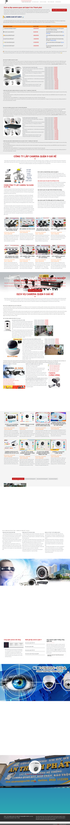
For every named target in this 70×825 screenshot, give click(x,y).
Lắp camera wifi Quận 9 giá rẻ (8, 381)
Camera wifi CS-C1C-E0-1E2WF (27, 425)
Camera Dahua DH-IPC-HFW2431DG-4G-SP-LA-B (12, 452)
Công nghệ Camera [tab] (6, 645)
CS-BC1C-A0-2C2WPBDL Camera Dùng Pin (11, 425)
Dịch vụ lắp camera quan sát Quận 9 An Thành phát (23, 7)
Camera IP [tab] (21, 644)
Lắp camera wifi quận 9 (53, 478)
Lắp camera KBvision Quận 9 (54, 368)
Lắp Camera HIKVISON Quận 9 (55, 366)
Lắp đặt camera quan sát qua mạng (43, 257)
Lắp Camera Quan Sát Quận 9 (55, 365)
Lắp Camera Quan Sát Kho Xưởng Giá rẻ (11, 229)
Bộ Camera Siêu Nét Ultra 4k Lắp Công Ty (42, 229)
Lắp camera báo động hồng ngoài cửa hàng (11, 257)
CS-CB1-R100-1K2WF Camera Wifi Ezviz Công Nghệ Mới (27, 453)
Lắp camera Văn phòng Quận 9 (18, 478)
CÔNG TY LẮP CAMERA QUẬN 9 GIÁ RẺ (35, 156)
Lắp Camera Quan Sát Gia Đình (58, 257)
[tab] (56, 655)
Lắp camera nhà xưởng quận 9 (42, 478)
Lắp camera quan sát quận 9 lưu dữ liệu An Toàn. (48, 180)
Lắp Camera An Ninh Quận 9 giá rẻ (9, 384)
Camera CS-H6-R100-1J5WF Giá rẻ (58, 452)
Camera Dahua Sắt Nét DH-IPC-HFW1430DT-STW (43, 425)
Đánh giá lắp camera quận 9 (33, 639)
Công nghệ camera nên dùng (12, 639)
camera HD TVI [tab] (16, 644)
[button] (34, 781)
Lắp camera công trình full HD (27, 257)
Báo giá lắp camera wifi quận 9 (59, 10)
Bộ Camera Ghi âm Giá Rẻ (27, 229)
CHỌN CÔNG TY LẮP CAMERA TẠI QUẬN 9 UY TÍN (19, 186)
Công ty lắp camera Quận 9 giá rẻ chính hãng (11, 380)
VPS (58, 824)
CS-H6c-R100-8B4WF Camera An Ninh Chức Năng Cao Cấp (42, 453)
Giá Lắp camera (53, 40)
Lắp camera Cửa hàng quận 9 (30, 478)
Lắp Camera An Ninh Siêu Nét (58, 229)
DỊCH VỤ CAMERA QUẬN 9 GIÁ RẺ (35, 294)
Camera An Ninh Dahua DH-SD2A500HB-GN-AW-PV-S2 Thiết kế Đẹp (58, 424)
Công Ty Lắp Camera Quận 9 (35, 290)
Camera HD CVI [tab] (11, 644)
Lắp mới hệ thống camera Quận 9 (9, 383)
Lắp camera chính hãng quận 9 (35, 774)
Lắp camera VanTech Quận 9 (55, 369)
